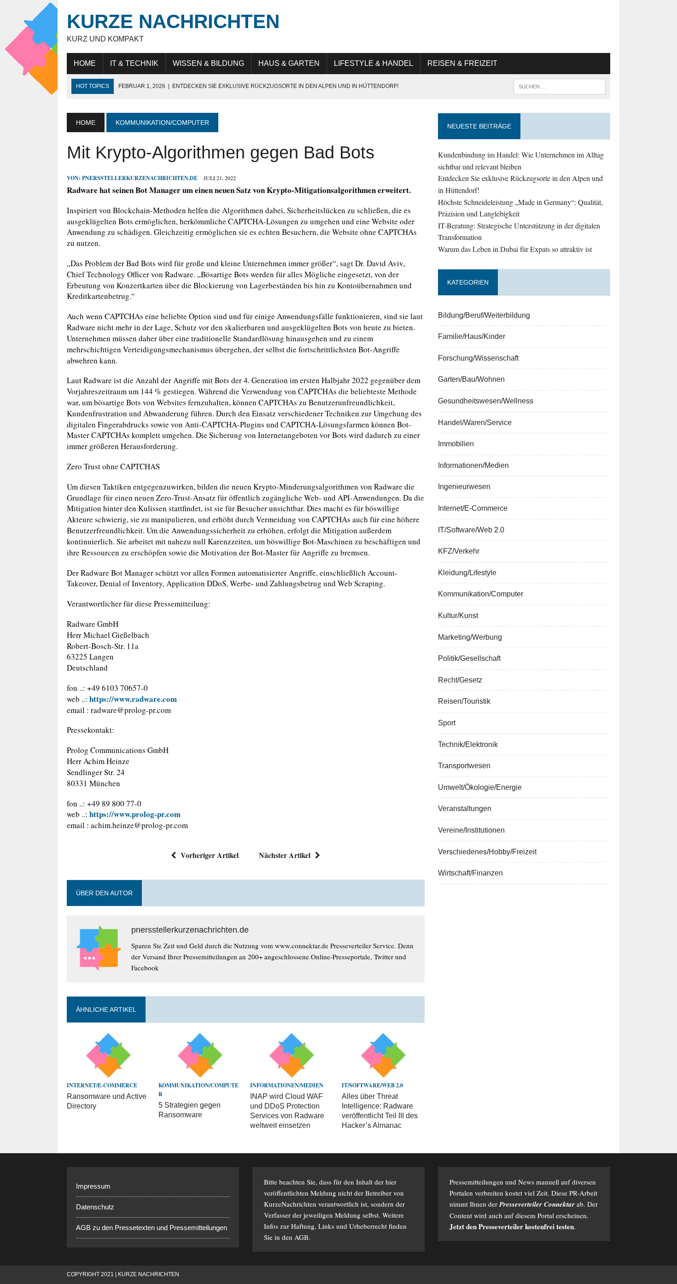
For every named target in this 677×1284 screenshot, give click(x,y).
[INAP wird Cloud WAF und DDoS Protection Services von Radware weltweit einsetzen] (291, 1073)
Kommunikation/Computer (480, 594)
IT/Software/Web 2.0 (372, 1085)
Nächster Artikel (284, 855)
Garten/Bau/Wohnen (471, 379)
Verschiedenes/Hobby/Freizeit (487, 852)
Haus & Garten (289, 63)
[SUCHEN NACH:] (560, 86)
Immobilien (456, 444)
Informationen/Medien (286, 1085)
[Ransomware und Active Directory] (108, 1073)
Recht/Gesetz (460, 680)
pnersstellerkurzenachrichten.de (140, 178)
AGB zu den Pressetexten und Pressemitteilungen (151, 1227)
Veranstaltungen (464, 808)
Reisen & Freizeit (462, 63)
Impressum (93, 1186)
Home (85, 63)
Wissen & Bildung (208, 63)
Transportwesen (464, 766)
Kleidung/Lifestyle (467, 573)
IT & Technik (134, 63)
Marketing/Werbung (470, 637)
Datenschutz (95, 1207)
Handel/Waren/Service (475, 422)
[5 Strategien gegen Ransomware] (199, 1073)
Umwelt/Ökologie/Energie (480, 787)
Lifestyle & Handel (373, 63)
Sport (446, 723)
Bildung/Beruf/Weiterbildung (484, 315)
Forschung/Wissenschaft (478, 358)
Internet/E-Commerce (102, 1085)
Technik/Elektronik (468, 744)
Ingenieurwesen (464, 486)
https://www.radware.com (133, 699)
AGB (301, 1237)
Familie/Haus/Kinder (471, 336)
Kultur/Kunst (458, 615)
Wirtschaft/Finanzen (470, 873)
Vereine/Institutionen (471, 830)
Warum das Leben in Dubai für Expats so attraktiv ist (515, 249)
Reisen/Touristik (464, 701)
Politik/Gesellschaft (469, 658)
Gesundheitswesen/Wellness (485, 401)
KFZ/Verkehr (458, 551)
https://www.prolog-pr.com (135, 814)
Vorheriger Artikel (210, 855)
